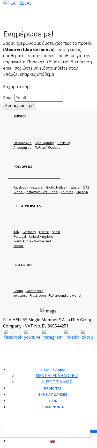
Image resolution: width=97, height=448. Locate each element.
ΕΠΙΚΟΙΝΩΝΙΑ (53, 407)
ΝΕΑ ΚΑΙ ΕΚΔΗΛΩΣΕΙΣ (57, 375)
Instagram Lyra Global (42, 192)
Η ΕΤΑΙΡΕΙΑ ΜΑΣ (52, 370)
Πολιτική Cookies (47, 147)
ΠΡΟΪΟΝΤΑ (52, 388)
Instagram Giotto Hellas (48, 187)
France (44, 232)
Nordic (18, 246)
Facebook (20, 187)
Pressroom (37, 295)
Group (18, 291)
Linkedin (82, 192)
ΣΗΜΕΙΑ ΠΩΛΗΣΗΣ (52, 394)
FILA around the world (64, 295)
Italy (16, 232)
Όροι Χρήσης (44, 143)
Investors (20, 295)
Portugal (19, 236)
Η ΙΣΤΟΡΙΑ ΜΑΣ (57, 382)
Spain (56, 232)
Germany (29, 232)
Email (8, 98)
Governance (34, 291)
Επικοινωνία (22, 143)
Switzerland (42, 241)
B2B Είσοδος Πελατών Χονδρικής (36, 21)
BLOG (52, 401)
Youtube (67, 192)
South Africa (22, 241)
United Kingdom (41, 236)
